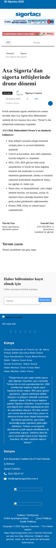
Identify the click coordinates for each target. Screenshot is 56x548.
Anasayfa (10, 53)
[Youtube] (11, 331)
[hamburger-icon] (8, 42)
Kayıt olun (45, 300)
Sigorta (23, 53)
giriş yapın (31, 249)
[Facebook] (25, 331)
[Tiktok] (30, 331)
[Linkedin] (15, 331)
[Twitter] (35, 331)
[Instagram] (20, 331)
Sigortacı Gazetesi (33, 93)
